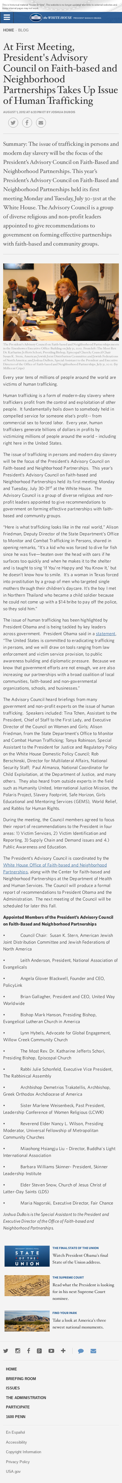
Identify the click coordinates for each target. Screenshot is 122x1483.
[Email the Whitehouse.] (93, 1351)
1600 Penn (15, 1417)
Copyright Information (23, 1452)
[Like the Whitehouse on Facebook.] (28, 1351)
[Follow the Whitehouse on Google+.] (39, 1351)
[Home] (65, 21)
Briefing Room (21, 1379)
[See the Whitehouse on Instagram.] (17, 1351)
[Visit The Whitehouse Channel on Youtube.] (51, 1351)
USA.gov (13, 1471)
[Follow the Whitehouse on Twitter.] (6, 1351)
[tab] (6, 17)
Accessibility (16, 1442)
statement (105, 633)
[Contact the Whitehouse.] (78, 1351)
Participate (18, 1407)
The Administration (26, 1398)
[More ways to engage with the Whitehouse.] (63, 1351)
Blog (23, 30)
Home (8, 30)
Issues (13, 1388)
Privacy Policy (18, 1462)
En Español (15, 1432)
